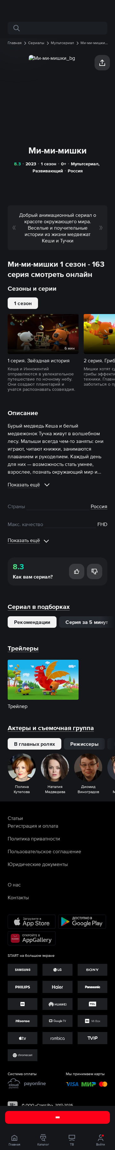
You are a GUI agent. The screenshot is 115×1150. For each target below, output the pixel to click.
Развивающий (48, 170)
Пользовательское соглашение (44, 851)
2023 (31, 163)
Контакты (18, 897)
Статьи (15, 818)
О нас (14, 884)
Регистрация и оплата (33, 826)
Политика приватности (34, 838)
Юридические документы (38, 864)
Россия (75, 170)
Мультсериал (84, 163)
